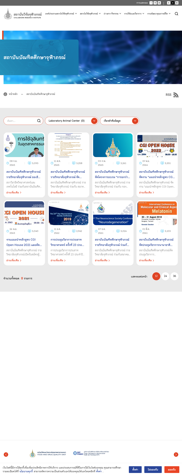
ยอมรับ (172, 470)
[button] (6, 455)
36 (174, 276)
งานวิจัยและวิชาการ (132, 13)
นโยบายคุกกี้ (26, 471)
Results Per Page (156, 276)
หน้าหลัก (13, 94)
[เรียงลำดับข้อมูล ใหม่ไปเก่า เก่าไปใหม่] (119, 121)
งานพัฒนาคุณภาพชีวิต (157, 13)
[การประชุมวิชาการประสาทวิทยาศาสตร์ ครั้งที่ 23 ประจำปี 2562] (68, 232)
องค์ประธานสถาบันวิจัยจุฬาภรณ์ (59, 13)
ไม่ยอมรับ (153, 470)
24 (165, 276)
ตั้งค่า (99, 471)
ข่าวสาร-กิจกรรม (111, 13)
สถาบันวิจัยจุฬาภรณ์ (89, 13)
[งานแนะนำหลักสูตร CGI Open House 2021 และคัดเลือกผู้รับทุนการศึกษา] (24, 232)
